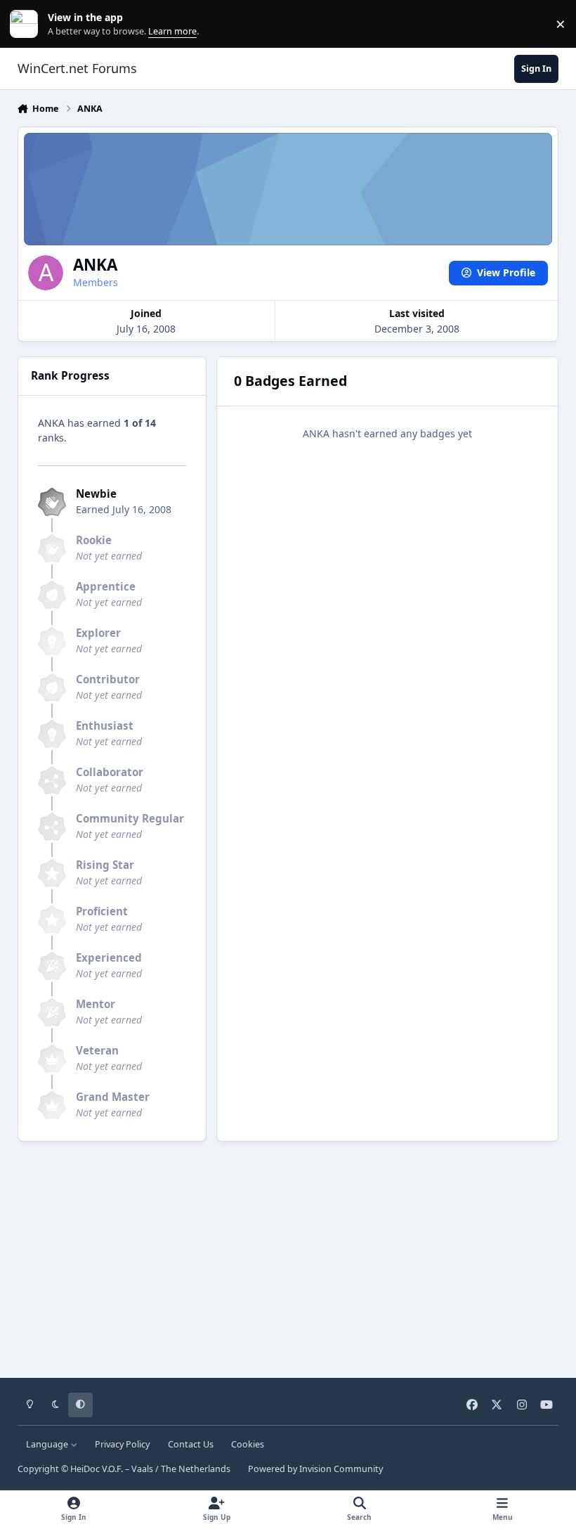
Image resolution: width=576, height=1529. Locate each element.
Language (48, 1444)
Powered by (315, 1469)
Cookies (247, 1444)
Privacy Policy (122, 1444)
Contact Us (191, 1444)
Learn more (27, 24)
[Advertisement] (288, 1254)
